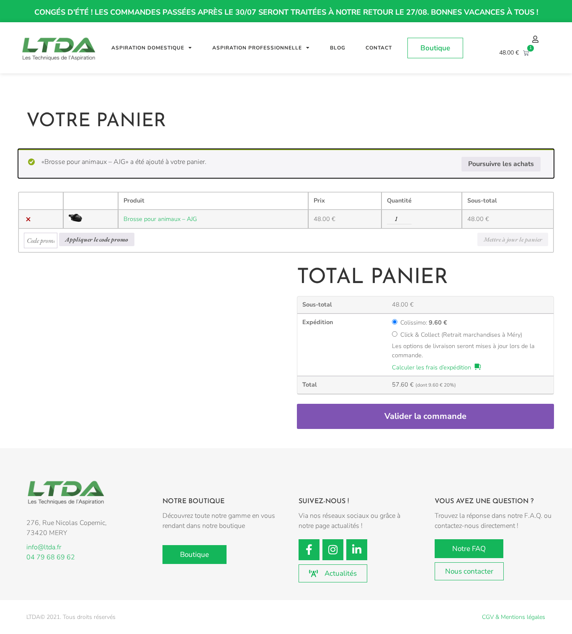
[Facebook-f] (309, 549)
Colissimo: (423, 322)
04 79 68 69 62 (50, 557)
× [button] (28, 219)
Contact (379, 47)
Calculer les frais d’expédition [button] (431, 367)
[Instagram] (332, 549)
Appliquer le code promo (96, 239)
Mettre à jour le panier (513, 239)
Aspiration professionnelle (257, 47)
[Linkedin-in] (356, 549)
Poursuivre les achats (501, 164)
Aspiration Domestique (147, 47)
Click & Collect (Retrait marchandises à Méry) (461, 334)
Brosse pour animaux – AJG (160, 219)
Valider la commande (425, 416)
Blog (337, 47)
